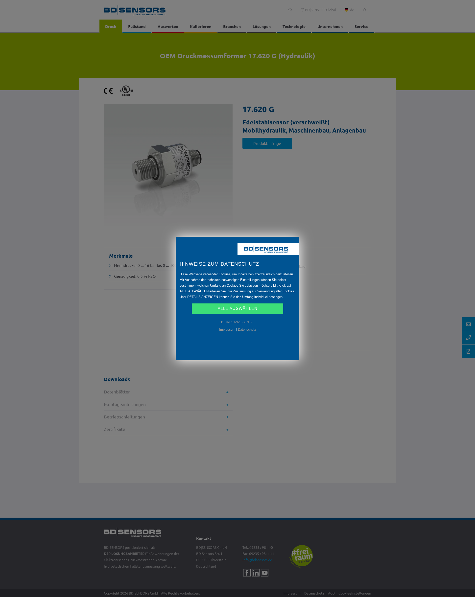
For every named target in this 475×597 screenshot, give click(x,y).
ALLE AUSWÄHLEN (238, 308)
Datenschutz (247, 329)
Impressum (227, 329)
